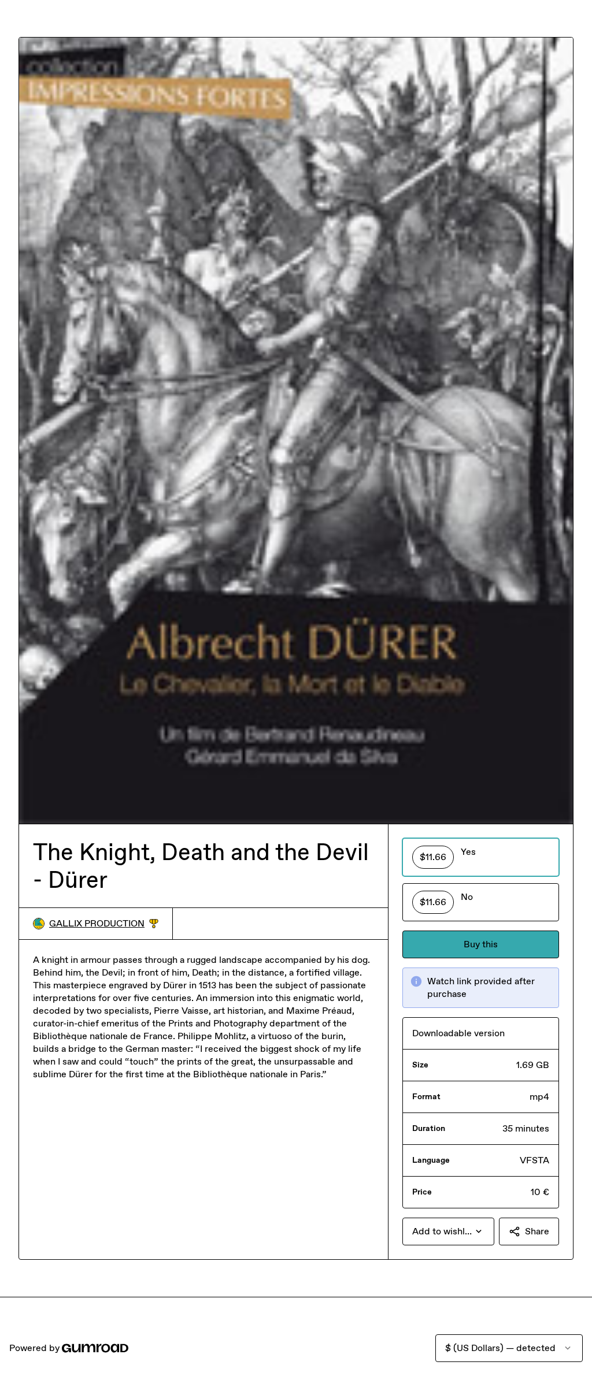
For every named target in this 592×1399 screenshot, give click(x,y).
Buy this (481, 944)
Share (537, 1231)
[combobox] (448, 1231)
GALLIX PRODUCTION (103, 924)
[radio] (480, 857)
